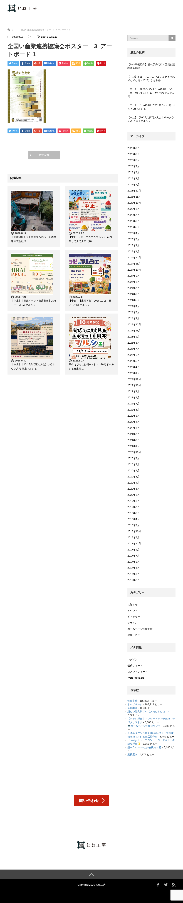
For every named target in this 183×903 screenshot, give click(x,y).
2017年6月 (133, 561)
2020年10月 (134, 452)
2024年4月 (133, 306)
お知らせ (132, 604)
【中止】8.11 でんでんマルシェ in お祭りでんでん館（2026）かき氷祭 (151, 78)
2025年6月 (133, 221)
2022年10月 (134, 385)
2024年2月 (133, 318)
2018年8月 (133, 537)
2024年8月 (133, 281)
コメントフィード (137, 671)
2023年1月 (133, 373)
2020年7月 (133, 464)
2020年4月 (133, 482)
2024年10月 (134, 269)
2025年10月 (134, 202)
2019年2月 (133, 525)
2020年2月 (133, 494)
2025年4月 (133, 233)
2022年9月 (133, 391)
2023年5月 (133, 361)
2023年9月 (133, 336)
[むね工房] (22, 8)
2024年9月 (133, 275)
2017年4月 (133, 567)
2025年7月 (133, 214)
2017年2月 (133, 580)
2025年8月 (133, 208)
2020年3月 (133, 488)
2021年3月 (133, 440)
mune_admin (49, 36)
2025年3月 (133, 239)
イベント (132, 610)
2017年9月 (133, 549)
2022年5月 (133, 415)
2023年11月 (134, 330)
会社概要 (132, 708)
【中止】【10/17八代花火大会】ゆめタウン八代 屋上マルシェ (150, 119)
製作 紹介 (133, 634)
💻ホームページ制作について (143, 725)
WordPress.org (135, 677)
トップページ (134, 704)
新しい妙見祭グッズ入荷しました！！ (148, 711)
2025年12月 (134, 190)
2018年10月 (134, 531)
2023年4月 (133, 367)
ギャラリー (133, 616)
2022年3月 (133, 427)
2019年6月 (133, 513)
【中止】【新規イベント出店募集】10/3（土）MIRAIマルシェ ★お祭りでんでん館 (150, 93)
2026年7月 (133, 154)
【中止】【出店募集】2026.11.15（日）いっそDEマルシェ (151, 107)
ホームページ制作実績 (139, 628)
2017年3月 (133, 573)
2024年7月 (133, 288)
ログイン (132, 659)
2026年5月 (133, 160)
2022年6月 (133, 409)
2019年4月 (133, 519)
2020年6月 (133, 470)
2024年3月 (133, 312)
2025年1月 (133, 251)
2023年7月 (133, 348)
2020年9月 (133, 458)
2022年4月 (133, 421)
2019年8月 (133, 500)
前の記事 (44, 155)
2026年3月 (133, 172)
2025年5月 (133, 227)
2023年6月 (133, 354)
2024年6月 (133, 294)
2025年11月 (134, 196)
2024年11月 (134, 263)
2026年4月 (133, 166)
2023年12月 (134, 324)
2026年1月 (133, 184)
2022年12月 (134, 379)
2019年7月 (133, 507)
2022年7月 (133, 403)
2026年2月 (133, 178)
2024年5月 (133, 300)
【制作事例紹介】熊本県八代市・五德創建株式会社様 (151, 66)
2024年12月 (134, 257)
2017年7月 (133, 555)
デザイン (132, 622)
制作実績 (132, 700)
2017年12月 (134, 543)
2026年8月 (133, 148)
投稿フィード (134, 665)
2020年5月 (133, 476)
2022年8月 (133, 397)
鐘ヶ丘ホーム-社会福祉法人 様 (144, 747)
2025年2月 (133, 245)
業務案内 (132, 754)
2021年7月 (133, 434)
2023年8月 (133, 342)
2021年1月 (133, 446)
